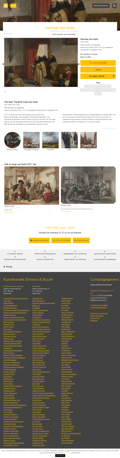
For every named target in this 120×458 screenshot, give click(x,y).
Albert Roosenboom (11, 403)
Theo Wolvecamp (67, 440)
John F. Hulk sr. (9, 327)
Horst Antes (65, 303)
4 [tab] (39, 88)
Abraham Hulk (9, 324)
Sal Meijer (65, 395)
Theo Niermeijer (38, 388)
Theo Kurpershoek (68, 384)
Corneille (64, 346)
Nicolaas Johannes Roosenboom (15, 405)
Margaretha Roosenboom (13, 407)
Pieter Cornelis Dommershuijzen (15, 313)
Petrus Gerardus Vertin (12, 438)
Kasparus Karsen (9, 334)
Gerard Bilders (9, 303)
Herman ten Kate (10, 336)
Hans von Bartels (67, 313)
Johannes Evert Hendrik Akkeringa (16, 298)
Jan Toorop (36, 422)
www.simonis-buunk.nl (98, 298)
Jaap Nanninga (66, 400)
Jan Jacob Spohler (10, 424)
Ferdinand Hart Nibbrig (40, 353)
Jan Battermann (67, 315)
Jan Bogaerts (37, 317)
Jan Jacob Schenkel (10, 419)
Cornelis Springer (10, 429)
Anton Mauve (8, 384)
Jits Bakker (36, 308)
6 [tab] (45, 88)
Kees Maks (36, 384)
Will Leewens (66, 386)
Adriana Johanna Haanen (41, 351)
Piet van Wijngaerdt (39, 436)
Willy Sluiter (37, 410)
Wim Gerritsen (66, 358)
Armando (64, 310)
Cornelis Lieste (9, 374)
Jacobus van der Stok (11, 431)
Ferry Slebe (65, 414)
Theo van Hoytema (39, 367)
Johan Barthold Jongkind (12, 332)
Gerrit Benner (66, 317)
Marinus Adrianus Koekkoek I (14, 367)
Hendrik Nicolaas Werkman (71, 433)
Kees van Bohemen (68, 331)
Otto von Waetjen (67, 426)
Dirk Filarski (36, 341)
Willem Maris (8, 381)
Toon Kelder (36, 374)
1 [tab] (32, 88)
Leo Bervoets (66, 322)
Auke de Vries (66, 421)
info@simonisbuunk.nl (40, 240)
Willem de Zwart (38, 445)
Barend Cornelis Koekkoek (13, 355)
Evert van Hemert (38, 355)
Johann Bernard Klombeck (13, 351)
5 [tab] (42, 88)
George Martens (67, 393)
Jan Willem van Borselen (41, 320)
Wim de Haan (66, 362)
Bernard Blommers (10, 308)
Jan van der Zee (66, 443)
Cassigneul (65, 341)
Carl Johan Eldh (38, 334)
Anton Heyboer (66, 372)
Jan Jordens (65, 379)
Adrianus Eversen (10, 315)
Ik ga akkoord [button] (60, 455)
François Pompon (38, 403)
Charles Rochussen (10, 393)
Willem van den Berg (40, 310)
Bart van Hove (9, 322)
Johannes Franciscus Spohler (14, 422)
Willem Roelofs (9, 398)
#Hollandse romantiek (89, 90)
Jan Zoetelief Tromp (11, 445)
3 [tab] (37, 88)
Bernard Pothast (9, 388)
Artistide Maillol (38, 381)
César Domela (66, 353)
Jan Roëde (65, 407)
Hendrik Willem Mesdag (12, 386)
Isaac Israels (36, 369)
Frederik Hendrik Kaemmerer (42, 393)
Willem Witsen (38, 438)
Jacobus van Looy (38, 391)
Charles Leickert (9, 372)
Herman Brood (66, 339)
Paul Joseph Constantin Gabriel (15, 320)
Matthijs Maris (9, 379)
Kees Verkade (37, 424)
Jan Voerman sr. (37, 429)
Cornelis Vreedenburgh (40, 431)
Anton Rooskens (67, 412)
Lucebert (64, 391)
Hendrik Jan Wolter (39, 440)
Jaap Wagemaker (67, 429)
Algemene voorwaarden (99, 313)
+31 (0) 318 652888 (98, 63)
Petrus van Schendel (11, 417)
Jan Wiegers (65, 438)
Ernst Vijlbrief (66, 419)
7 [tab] (47, 88)
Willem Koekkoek (10, 369)
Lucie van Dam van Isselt (41, 329)
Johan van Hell (37, 358)
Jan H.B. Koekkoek (10, 360)
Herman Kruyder (38, 377)
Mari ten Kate (8, 339)
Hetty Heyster (37, 360)
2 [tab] (34, 88)
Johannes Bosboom (10, 306)
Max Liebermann (38, 379)
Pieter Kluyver (9, 353)
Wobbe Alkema (67, 298)
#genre (112, 90)
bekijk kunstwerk (9, 212)
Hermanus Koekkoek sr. (12, 362)
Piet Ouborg (65, 405)
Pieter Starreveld (38, 417)
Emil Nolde (65, 403)
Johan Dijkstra (66, 348)
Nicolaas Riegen (9, 391)
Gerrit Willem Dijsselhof (41, 332)
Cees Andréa (65, 301)
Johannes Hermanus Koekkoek (14, 358)
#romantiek (103, 90)
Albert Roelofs (9, 396)
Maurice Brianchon (67, 336)
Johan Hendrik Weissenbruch (14, 443)
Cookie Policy (95, 318)
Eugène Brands (66, 334)
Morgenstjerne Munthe (40, 398)
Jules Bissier (65, 324)
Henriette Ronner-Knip (12, 400)
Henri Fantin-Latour (39, 336)
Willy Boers (65, 327)
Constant (64, 343)
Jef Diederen (65, 350)
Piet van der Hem (38, 365)
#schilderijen (105, 86)
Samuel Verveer (9, 440)
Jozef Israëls (8, 329)
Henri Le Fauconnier (68, 355)
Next (78, 64)
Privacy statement (96, 316)
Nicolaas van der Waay (40, 433)
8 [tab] (50, 88)
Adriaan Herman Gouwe (70, 360)
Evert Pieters (37, 400)
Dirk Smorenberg (38, 414)
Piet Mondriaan (37, 386)
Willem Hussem (67, 376)
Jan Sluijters (36, 412)
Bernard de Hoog (38, 362)
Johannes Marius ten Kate (13, 341)
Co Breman (36, 324)
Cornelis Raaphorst (39, 405)
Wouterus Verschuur (11, 436)
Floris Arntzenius (38, 301)
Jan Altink (64, 305)
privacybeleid (68, 453)
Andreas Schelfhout (11, 414)
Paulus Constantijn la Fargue (14, 317)
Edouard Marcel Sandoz (41, 407)
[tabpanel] (41, 65)
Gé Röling (64, 410)
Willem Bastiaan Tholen (41, 419)
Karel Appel (65, 308)
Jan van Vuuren (66, 424)
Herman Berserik (67, 320)
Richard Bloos (37, 315)
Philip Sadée (8, 410)
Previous (3, 64)
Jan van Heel (65, 367)
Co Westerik (65, 436)
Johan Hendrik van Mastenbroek (43, 396)
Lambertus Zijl (37, 443)
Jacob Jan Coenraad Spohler (13, 426)
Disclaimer (94, 321)
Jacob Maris (8, 377)
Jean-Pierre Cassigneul (40, 327)
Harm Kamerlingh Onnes (41, 372)
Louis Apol (7, 301)
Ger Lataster (65, 388)
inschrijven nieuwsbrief (99, 305)
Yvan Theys (65, 417)
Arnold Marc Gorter (39, 346)
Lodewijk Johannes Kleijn (12, 343)
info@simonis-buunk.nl (98, 300)
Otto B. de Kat (66, 381)
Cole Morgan (66, 398)
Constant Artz (37, 298)
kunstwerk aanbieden (99, 308)
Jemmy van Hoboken (68, 374)
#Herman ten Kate (92, 86)
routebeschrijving (81, 240)
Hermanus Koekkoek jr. (12, 365)
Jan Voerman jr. (37, 426)
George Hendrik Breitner (41, 322)
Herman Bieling (38, 313)
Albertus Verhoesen (11, 433)
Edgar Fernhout (38, 339)
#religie (98, 94)
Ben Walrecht (66, 431)
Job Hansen (65, 365)
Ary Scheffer (8, 412)
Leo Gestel (36, 343)
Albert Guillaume (38, 348)
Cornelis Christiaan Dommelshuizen (16, 310)
